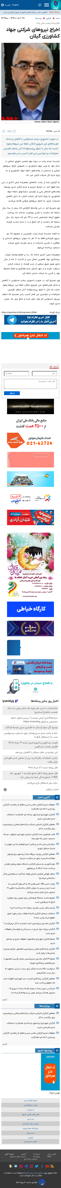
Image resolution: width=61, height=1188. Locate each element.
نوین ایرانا (54, 1092)
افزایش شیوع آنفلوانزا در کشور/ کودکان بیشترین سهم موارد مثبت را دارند (24, 13)
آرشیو (5, 999)
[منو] (47, 5)
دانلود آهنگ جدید (30, 1101)
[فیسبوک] (41, 1166)
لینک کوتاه (55, 312)
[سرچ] (40, 5)
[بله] (15, 1166)
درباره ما (36, 1154)
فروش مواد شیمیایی (30, 1124)
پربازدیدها (44, 1006)
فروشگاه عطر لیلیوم (30, 1128)
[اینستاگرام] (30, 1166)
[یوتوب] (46, 1166)
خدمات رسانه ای (30, 1159)
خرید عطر (30, 1133)
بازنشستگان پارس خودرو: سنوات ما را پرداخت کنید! (32, 908)
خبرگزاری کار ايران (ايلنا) (33, 1173)
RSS (49, 1156)
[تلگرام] (25, 1166)
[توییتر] (35, 1166)
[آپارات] (20, 1166)
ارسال (12, 393)
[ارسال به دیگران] (14, 131)
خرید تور (30, 1119)
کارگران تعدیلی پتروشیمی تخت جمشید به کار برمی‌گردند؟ (29, 923)
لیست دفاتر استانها (18, 1156)
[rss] (51, 1167)
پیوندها (36, 1156)
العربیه (8, 5)
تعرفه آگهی (9, 1154)
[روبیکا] (9, 1166)
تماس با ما (52, 1154)
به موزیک (30, 1110)
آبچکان (30, 1138)
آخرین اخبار (44, 797)
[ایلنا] (56, 5)
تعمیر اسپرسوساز (30, 1142)
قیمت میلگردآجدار (30, 1105)
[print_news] (3, 131)
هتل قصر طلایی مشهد (30, 1114)
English (15, 5)
